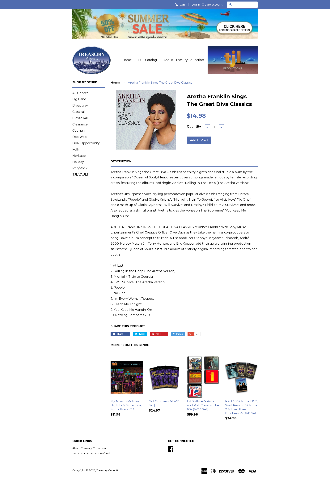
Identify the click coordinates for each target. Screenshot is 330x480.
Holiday (78, 162)
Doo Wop (79, 137)
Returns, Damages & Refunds (91, 453)
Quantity (194, 126)
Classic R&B (81, 118)
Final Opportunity (86, 143)
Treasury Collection (109, 470)
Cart (182, 5)
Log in (196, 4)
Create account (212, 4)
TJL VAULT (80, 174)
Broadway (80, 105)
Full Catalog (147, 60)
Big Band (79, 99)
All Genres (80, 93)
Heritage (79, 156)
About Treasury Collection (183, 60)
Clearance (80, 124)
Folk (75, 149)
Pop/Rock (79, 168)
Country (78, 130)
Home (127, 60)
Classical (78, 112)
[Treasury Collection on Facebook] (171, 448)
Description (121, 161)
